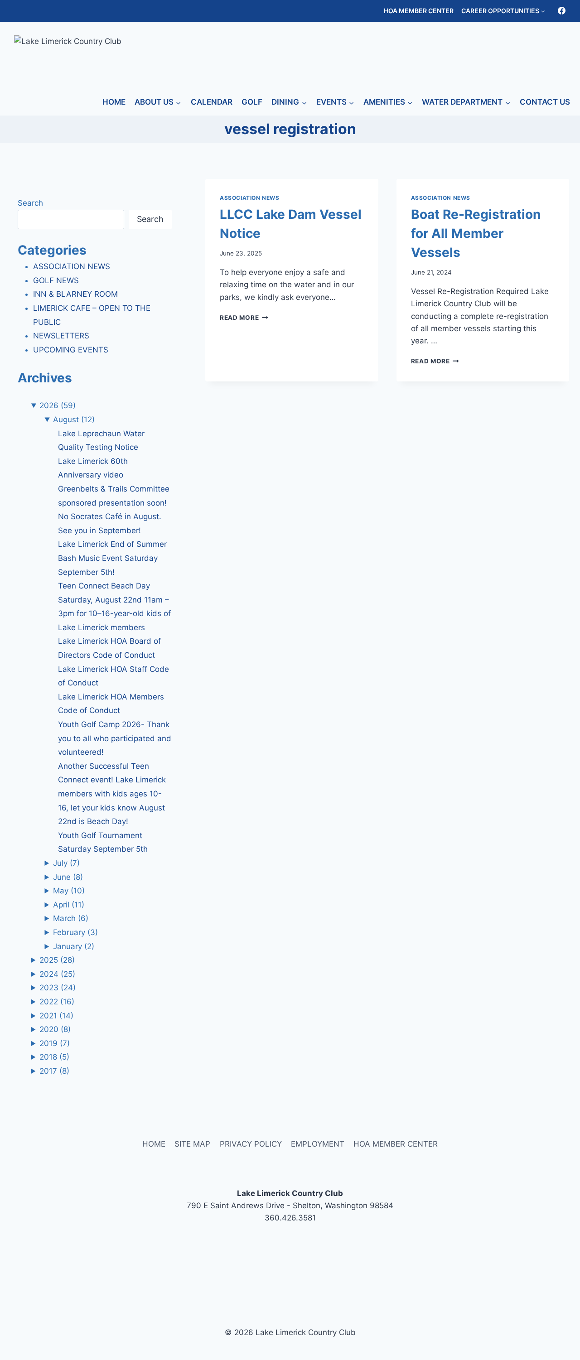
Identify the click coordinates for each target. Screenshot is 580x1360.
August (74, 419)
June (68, 877)
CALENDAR (211, 101)
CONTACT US (545, 101)
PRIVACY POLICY (251, 1143)
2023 (57, 987)
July (66, 863)
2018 (54, 1056)
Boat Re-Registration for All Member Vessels (476, 233)
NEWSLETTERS (61, 335)
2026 (57, 405)
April (68, 904)
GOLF (252, 101)
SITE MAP (192, 1143)
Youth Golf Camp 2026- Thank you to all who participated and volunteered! (114, 738)
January (73, 946)
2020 (55, 1029)
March (70, 918)
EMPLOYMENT (317, 1143)
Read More (244, 317)
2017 (54, 1070)
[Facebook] (561, 11)
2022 (56, 1001)
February (75, 932)
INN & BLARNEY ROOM (75, 294)
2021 (56, 1015)
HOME (114, 101)
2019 (54, 1043)
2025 (57, 960)
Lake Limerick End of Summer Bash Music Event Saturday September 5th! (112, 558)
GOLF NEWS (56, 280)
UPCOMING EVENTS (70, 349)
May (69, 890)
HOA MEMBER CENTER (419, 10)
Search (30, 202)
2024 (57, 974)
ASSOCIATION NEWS (250, 197)
